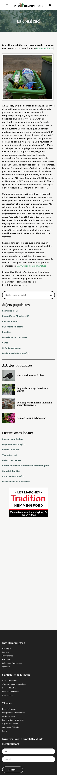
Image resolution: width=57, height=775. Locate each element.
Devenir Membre (9, 688)
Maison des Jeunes (11, 460)
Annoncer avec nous (10, 691)
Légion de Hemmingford (14, 444)
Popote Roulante (10, 449)
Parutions (6, 659)
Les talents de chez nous (14, 337)
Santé (5, 343)
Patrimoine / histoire (12, 327)
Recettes (6, 332)
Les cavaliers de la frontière (16, 481)
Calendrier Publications (12, 663)
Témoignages (7, 656)
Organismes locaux (11, 348)
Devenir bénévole (9, 681)
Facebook (6, 667)
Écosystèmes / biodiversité (15, 316)
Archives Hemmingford (13, 476)
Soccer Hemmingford (12, 439)
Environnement (10, 321)
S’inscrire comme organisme (14, 684)
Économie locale (10, 311)
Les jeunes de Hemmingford (16, 353)
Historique (6, 648)
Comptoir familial (11, 471)
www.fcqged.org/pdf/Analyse (31, 266)
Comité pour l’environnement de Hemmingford (25, 465)
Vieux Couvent (9, 455)
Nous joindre (7, 695)
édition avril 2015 (44, 48)
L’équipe (5, 652)
